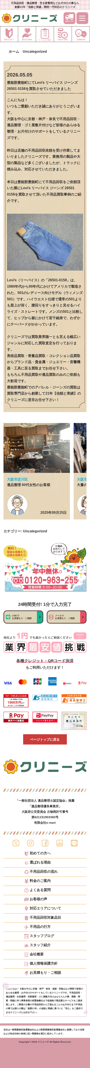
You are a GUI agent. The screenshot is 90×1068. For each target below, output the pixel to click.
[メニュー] (82, 18)
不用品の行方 (40, 926)
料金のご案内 (40, 881)
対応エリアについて (45, 908)
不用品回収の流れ (44, 871)
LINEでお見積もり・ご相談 (22, 616)
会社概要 (37, 954)
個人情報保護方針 (44, 963)
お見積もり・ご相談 (45, 972)
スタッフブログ (42, 936)
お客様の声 (38, 899)
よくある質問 (40, 890)
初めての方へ (40, 853)
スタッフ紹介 (40, 945)
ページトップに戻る (45, 739)
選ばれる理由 (40, 862)
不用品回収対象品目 (45, 917)
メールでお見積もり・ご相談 (65, 616)
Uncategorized (35, 531)
